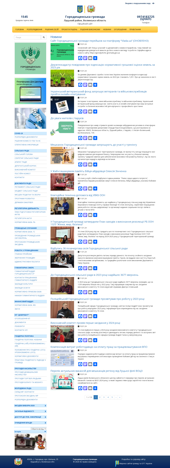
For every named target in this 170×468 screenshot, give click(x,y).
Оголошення (120, 29)
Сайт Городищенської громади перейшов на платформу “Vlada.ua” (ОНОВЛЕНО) (100, 40)
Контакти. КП (21, 330)
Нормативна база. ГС (25, 232)
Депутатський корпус (25, 166)
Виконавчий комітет (25, 169)
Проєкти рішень (69, 29)
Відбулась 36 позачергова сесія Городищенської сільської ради (89, 248)
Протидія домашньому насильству (26, 373)
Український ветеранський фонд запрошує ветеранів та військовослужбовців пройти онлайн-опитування (99, 93)
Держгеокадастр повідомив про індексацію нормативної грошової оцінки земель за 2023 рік (103, 66)
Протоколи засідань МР (26, 396)
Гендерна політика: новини (28, 339)
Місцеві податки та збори (27, 194)
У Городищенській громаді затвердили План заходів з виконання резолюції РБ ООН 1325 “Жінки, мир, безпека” (102, 223)
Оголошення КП (22, 318)
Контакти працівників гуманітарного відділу (26, 278)
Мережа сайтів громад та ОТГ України (135, 463)
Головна (19, 29)
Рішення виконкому (90, 29)
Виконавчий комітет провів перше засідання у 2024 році (85, 323)
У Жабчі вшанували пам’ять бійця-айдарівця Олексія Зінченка (88, 171)
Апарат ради (21, 162)
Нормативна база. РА (25, 222)
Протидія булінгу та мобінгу (29, 382)
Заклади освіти (22, 288)
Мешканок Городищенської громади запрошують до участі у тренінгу (94, 144)
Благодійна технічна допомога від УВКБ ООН (78, 195)
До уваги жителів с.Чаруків (67, 118)
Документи (20, 322)
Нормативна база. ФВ (25, 305)
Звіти (17, 309)
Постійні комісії (22, 173)
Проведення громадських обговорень (27, 236)
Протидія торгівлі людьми (28, 378)
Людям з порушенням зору (138, 3)
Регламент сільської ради (27, 187)
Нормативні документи (26, 356)
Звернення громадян (25, 258)
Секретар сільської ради (27, 158)
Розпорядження (34, 29)
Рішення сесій (51, 29)
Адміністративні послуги (27, 261)
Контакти (19, 177)
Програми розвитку (25, 198)
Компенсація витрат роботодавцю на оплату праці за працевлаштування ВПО (99, 347)
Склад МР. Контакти (24, 392)
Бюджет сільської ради (26, 191)
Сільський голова (24, 154)
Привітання (135, 29)
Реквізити (20, 326)
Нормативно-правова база (28, 291)
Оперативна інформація (26, 144)
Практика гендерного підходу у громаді (30, 361)
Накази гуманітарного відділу (30, 295)
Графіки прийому (23, 254)
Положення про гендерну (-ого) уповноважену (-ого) (30, 351)
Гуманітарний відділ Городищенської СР (25, 272)
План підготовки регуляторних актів (30, 213)
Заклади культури (24, 284)
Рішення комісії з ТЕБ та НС (28, 141)
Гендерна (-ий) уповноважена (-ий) (30, 344)
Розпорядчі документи (26, 137)
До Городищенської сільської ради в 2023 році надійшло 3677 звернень (94, 275)
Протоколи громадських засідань (27, 243)
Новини (107, 29)
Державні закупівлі (24, 202)
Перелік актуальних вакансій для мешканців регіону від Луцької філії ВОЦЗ (96, 371)
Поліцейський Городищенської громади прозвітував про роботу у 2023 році (97, 299)
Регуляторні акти (23, 218)
